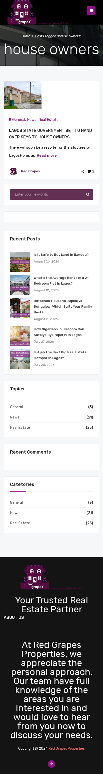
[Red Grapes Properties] (39, 11)
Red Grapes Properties (66, 748)
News (31, 119)
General (18, 119)
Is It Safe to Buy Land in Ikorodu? (61, 254)
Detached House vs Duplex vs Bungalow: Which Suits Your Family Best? (63, 306)
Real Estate (48, 119)
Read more (47, 155)
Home (26, 36)
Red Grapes (30, 171)
